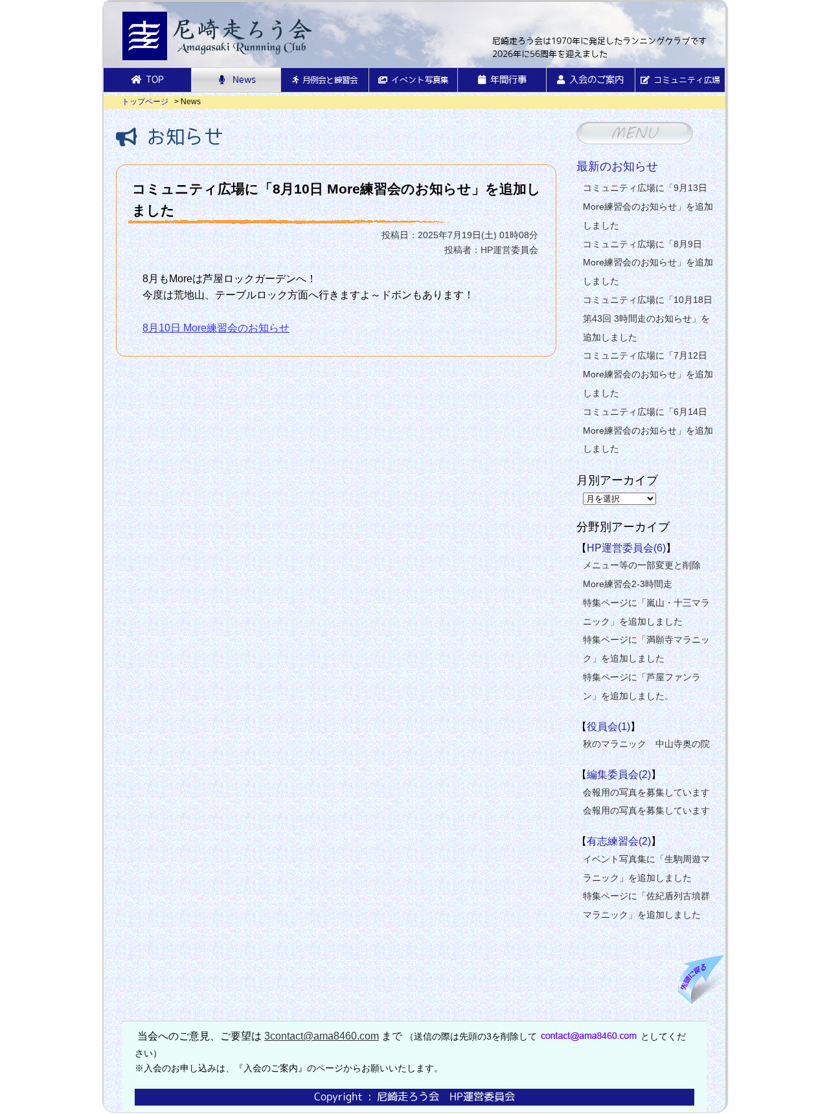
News (244, 79)
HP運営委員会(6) (626, 547)
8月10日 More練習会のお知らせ (216, 327)
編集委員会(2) (619, 774)
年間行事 (508, 79)
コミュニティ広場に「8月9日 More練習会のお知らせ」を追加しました (648, 263)
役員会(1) (608, 726)
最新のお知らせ (617, 166)
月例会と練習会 (330, 80)
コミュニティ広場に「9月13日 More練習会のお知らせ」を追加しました (648, 206)
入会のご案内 (596, 79)
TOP (155, 79)
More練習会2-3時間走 (627, 584)
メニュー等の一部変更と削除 (642, 565)
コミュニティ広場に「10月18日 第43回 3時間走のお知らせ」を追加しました (647, 318)
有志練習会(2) (619, 841)
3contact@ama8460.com (321, 1036)
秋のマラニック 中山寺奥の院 (646, 744)
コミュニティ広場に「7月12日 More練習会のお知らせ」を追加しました (648, 374)
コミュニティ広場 (686, 80)
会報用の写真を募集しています (646, 792)
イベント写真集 (419, 80)
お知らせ (180, 137)
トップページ (145, 101)
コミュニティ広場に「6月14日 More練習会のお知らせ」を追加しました (648, 430)
